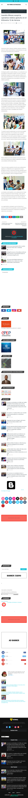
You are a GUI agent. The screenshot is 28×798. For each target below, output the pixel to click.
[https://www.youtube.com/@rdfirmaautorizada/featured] (24, 310)
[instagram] (15, 1)
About (13, 792)
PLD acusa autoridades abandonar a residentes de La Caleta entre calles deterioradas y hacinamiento (15, 261)
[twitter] (18, 1)
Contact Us (18, 792)
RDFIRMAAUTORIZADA (14, 795)
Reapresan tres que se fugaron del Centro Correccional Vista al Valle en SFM (16, 421)
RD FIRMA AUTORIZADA (14, 4)
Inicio (3, 10)
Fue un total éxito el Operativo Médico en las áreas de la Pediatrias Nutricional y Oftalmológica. (13, 685)
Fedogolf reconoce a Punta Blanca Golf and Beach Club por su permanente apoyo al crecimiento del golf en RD (16, 254)
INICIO (9, 792)
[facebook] (13, 1)
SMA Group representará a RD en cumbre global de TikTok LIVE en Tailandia (16, 247)
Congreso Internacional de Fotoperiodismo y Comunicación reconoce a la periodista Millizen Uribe (17, 459)
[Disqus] (14, 540)
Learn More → (11, 675)
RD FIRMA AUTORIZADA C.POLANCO (8, 23)
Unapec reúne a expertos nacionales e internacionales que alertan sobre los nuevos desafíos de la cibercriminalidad (16, 467)
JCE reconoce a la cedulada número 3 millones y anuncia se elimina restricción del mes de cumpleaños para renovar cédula (17, 475)
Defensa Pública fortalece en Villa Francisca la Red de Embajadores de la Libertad (16, 443)
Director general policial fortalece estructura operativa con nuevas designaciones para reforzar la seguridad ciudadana (16, 428)
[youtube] (19, 310)
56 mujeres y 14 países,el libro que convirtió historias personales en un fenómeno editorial (16, 414)
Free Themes (14, 794)
